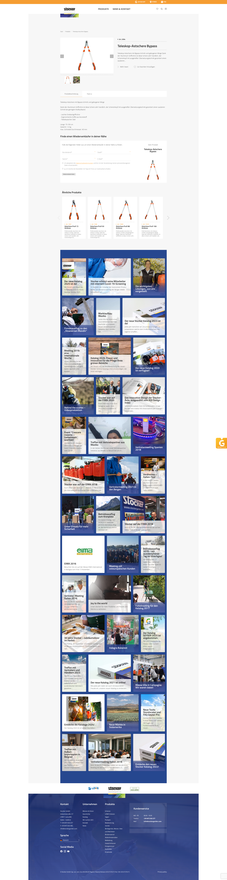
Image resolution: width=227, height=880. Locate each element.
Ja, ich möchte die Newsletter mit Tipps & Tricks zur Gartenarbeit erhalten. (87, 169)
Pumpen (108, 820)
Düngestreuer (109, 846)
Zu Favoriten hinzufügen (146, 67)
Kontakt (85, 823)
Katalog (85, 817)
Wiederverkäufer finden (68, 174)
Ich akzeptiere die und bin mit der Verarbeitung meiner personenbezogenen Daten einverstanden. (97, 164)
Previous (62, 56)
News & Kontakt (121, 9)
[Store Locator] (153, 2)
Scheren (107, 811)
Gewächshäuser (110, 843)
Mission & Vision (88, 811)
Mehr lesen (124, 67)
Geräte (107, 826)
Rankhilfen (108, 849)
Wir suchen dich (88, 820)
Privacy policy (162, 872)
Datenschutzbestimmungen (84, 163)
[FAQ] (163, 2)
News (84, 826)
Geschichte (86, 814)
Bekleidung (108, 840)
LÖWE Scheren (110, 814)
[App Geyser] (140, 2)
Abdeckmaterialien (111, 837)
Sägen (107, 817)
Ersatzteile (108, 852)
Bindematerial (109, 834)
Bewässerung (109, 823)
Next (112, 56)
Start (61, 31)
